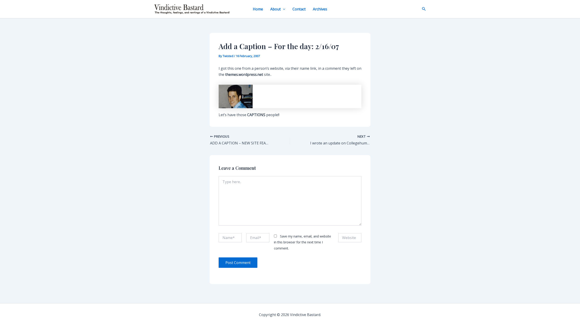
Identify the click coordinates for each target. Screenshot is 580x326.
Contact (299, 9)
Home (258, 9)
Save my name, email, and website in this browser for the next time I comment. (302, 242)
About (275, 9)
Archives (320, 9)
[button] (283, 9)
